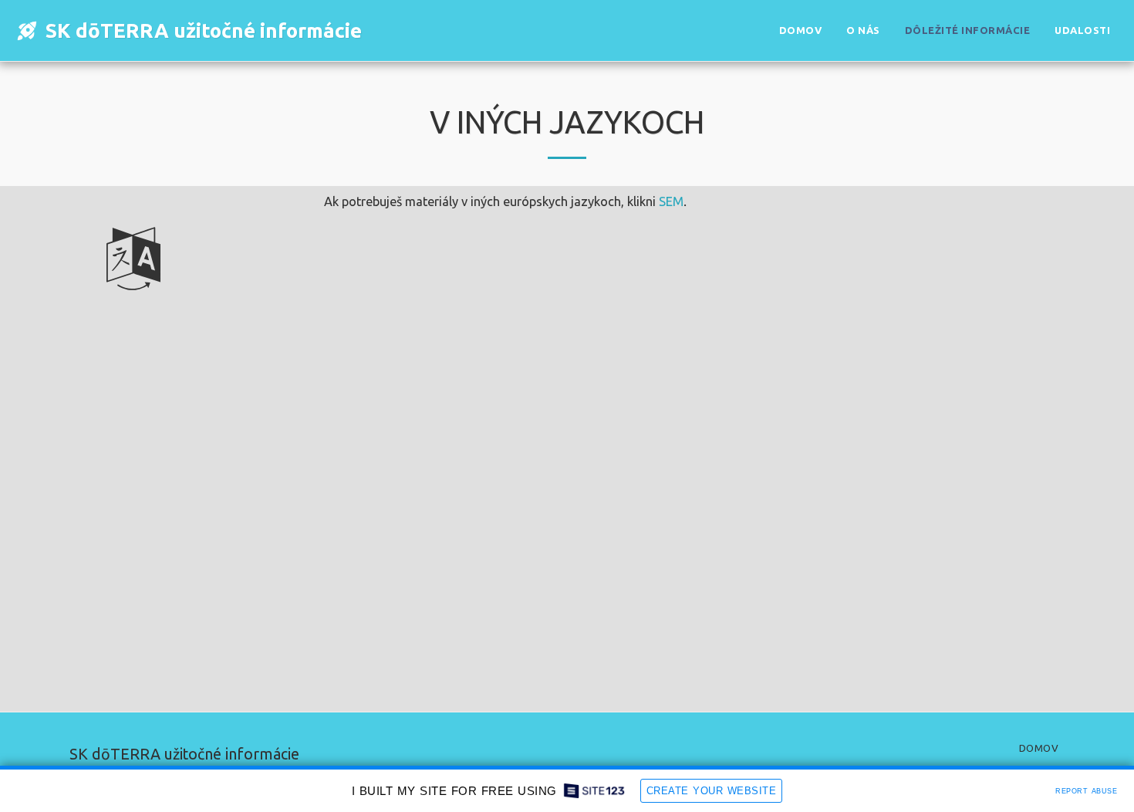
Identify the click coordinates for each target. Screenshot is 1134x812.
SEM (671, 201)
